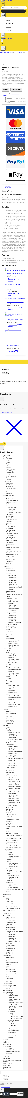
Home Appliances (11, 600)
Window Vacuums (17, 1018)
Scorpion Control (10, 948)
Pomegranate (9, 978)
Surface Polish (7, 1065)
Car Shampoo (9, 514)
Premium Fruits (13, 765)
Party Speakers (13, 643)
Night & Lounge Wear (15, 704)
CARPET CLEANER (11, 516)
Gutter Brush (12, 509)
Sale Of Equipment (8, 992)
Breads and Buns (13, 748)
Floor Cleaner (10, 528)
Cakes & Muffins (13, 749)
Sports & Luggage (8, 1048)
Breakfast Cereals (14, 779)
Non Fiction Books (11, 488)
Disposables (9, 809)
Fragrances (9, 464)
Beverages (9, 730)
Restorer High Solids (8, 988)
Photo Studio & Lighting (15, 586)
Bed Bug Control (10, 920)
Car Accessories (10, 591)
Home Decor (9, 816)
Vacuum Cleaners (14, 606)
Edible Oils (12, 797)
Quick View (10, 281)
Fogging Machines (14, 1028)
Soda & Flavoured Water (15, 739)
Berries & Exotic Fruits (12, 962)
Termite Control (10, 952)
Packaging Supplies (11, 842)
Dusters (11, 1027)
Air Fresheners (10, 851)
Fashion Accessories (11, 662)
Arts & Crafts (6, 455)
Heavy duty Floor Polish (15, 872)
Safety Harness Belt (14, 941)
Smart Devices (10, 633)
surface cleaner (7, 1063)
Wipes (8, 891)
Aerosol (11, 852)
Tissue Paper (9, 882)
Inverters (11, 603)
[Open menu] (3, 35)
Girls (7, 666)
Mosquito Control (10, 929)
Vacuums (11, 1037)
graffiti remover (10, 544)
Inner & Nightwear (14, 659)
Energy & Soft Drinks (14, 732)
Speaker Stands (10, 634)
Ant (13, 1023)
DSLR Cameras (13, 584)
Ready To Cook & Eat (15, 786)
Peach (8, 974)
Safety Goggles (13, 940)
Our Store (5, 912)
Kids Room (9, 716)
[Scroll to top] (1, 444)
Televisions (12, 647)
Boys (7, 652)
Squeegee (6, 1056)
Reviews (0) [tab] (8, 187)
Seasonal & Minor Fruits (12, 980)
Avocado (8, 959)
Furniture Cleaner (10, 538)
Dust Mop (8, 898)
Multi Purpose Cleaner (9, 910)
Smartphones (12, 619)
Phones (8, 629)
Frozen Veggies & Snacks (16, 751)
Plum (7, 976)
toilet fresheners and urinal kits (14, 889)
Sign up (8, 20)
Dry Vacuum (15, 1015)
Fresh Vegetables (14, 762)
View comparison (5, 1087)
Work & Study (10, 723)
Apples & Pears (10, 957)
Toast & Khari (12, 755)
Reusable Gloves (13, 877)
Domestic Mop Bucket (12, 906)
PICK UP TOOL (10, 556)
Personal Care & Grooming (13, 627)
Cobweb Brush (13, 507)
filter (4, 708)
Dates (7, 967)
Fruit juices (12, 734)
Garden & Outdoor (11, 814)
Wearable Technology (15, 622)
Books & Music (7, 481)
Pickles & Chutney (14, 784)
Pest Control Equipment (12, 1020)
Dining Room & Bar (11, 713)
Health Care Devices (11, 598)
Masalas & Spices (14, 798)
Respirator (12, 936)
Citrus (7, 966)
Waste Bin (9, 563)
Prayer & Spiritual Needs (12, 819)
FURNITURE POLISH (11, 540)
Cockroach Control (11, 922)
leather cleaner (7, 894)
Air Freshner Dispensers (15, 863)
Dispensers (9, 861)
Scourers (5, 1039)
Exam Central (9, 484)
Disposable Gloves (14, 875)
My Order (8, 27)
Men (7, 683)
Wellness (8, 479)
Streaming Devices (14, 645)
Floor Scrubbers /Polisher (16, 1002)
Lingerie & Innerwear (14, 702)
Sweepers (12, 1011)
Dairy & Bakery (10, 744)
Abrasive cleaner (10, 497)
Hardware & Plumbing (12, 833)
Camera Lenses (13, 579)
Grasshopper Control (11, 926)
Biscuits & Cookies (14, 777)
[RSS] (6, 373)
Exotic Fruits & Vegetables (16, 758)
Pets (7, 774)
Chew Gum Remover (11, 519)
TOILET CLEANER (10, 559)
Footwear (11, 657)
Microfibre (9, 552)
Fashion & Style (7, 648)
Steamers (11, 1009)
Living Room (9, 720)
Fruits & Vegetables (11, 756)
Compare (5, 89)
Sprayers (11, 1034)
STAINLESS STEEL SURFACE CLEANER (13, 1060)
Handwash (9, 880)
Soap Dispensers (14, 866)
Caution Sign (9, 518)
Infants (8, 676)
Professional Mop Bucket (13, 908)
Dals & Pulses (12, 793)
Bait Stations (12, 1021)
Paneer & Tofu (13, 753)
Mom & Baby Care (11, 770)
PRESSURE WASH (7, 981)
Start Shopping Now (6, 412)
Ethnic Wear (12, 655)
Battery (5, 457)
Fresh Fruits (12, 760)
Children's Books (10, 483)
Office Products (10, 626)
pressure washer (7, 983)
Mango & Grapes (10, 969)
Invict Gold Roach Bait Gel (13, 345)
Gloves (8, 873)
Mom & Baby (9, 471)
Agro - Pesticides (10, 917)
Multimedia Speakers (11, 624)
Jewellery (9, 678)
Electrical (8, 831)
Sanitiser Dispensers (14, 865)
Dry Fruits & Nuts (13, 795)
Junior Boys (9, 680)
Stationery (9, 491)
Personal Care (10, 472)
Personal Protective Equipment (14, 931)
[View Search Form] (2, 40)
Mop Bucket (6, 905)
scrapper (5, 1041)
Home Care (9, 769)
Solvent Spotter (7, 1046)
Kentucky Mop (10, 903)
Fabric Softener (10, 526)
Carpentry (9, 830)
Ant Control (9, 919)
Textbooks (9, 493)
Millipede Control (10, 927)
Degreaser (9, 521)
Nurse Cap (12, 934)
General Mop (9, 901)
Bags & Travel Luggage (12, 1049)
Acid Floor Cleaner (11, 498)
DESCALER (9, 523)
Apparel (8, 650)
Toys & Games (10, 1055)
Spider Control (10, 950)
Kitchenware (9, 818)
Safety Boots (12, 938)
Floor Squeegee (10, 537)
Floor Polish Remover (12, 533)
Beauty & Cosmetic (8, 458)
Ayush (7, 460)
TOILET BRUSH (7, 1067)
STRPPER (5, 1062)
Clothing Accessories (15, 654)
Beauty (8, 729)
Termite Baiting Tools (15, 1035)
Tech (7, 636)
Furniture (5, 709)
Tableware (9, 821)
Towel (4, 1069)
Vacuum (11, 1013)
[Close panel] (2, 448)
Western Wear (13, 661)
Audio (7, 572)
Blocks (11, 854)
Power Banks (12, 617)
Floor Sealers (9, 535)
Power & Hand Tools (11, 845)
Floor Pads (9, 532)
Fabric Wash (9, 868)
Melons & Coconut (11, 971)
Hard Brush (12, 511)
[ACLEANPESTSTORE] (6, 0)
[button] (15, 308)
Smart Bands (9, 631)
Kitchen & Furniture (11, 718)
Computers (9, 593)
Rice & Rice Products (15, 800)
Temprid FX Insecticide (12, 288)
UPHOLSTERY (10, 561)
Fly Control (9, 924)
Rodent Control (10, 946)
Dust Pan (8, 525)
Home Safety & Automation (13, 837)
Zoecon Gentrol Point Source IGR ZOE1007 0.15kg (15, 319)
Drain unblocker (7, 565)
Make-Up (8, 467)
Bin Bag (8, 504)
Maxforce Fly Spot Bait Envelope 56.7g (14, 273)
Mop (4, 896)
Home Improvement (8, 823)
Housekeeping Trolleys (15, 1006)
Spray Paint (9, 558)
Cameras (8, 573)
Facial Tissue (12, 884)
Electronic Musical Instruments (14, 594)
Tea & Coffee (13, 741)
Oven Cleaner (7, 913)
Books (8, 743)
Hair (7, 465)
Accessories (9, 568)
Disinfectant (9, 859)
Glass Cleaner (10, 542)
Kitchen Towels (13, 885)
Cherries (8, 964)
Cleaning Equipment (11, 994)
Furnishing (9, 811)
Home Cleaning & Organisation (14, 835)
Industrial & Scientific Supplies (14, 838)
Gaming (8, 596)
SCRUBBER (6, 1042)
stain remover (6, 1058)
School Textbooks (11, 490)
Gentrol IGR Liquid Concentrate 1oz (15, 302)
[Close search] (2, 1090)
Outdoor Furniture (11, 722)
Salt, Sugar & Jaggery (15, 802)
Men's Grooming (10, 469)
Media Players (13, 641)
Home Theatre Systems (15, 640)
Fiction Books (9, 486)
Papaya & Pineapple (11, 973)
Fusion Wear (12, 701)
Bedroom (8, 711)
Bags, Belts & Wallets (14, 668)
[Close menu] (0, 1072)
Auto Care (9, 824)
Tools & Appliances (11, 476)
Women (8, 694)
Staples (8, 790)
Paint (7, 844)
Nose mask (12, 933)
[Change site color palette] (6, 1094)
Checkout (8, 30)
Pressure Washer (14, 1008)
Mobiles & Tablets (11, 612)
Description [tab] (7, 186)
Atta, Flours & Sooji (14, 791)
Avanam (4, 383)
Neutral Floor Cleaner (12, 554)
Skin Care (8, 474)
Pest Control (6, 915)
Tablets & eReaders (14, 620)
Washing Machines (14, 608)
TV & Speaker (10, 638)
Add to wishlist (16, 89)
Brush (7, 505)
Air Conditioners (10, 570)
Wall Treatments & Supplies (13, 847)
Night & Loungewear (14, 675)
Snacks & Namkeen (14, 788)
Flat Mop (8, 899)
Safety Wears (13, 1032)
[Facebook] (3, 373)
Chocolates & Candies (15, 781)
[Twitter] (5, 373)
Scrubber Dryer (7, 1044)
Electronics (6, 566)
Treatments (9, 477)
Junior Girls (9, 681)
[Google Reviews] (8, 373)
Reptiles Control (10, 945)
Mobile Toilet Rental (11, 987)
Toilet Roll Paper (13, 887)
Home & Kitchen (10, 767)
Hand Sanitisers (10, 878)
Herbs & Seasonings (14, 763)
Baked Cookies (13, 746)
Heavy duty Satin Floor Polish (14, 551)
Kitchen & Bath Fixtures (12, 840)
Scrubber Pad (16, 1004)
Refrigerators (12, 605)
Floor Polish (9, 870)
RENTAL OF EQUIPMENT (9, 985)
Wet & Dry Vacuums (17, 1016)
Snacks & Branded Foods (13, 776)
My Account (9, 23)
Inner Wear (12, 690)
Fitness (8, 462)
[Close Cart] (2, 399)
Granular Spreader (14, 1030)
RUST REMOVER (7, 990)
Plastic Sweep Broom (15, 512)
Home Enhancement (11, 715)
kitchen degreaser (8, 892)
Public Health (9, 943)
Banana (8, 960)
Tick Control (9, 953)
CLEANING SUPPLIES (8, 495)
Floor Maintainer (10, 530)
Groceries (5, 725)
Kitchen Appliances (11, 610)
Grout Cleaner (10, 546)
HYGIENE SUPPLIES (8, 849)
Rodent (14, 1025)
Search (20, 1093)
